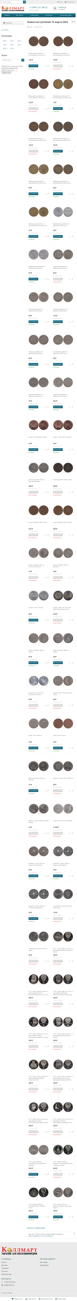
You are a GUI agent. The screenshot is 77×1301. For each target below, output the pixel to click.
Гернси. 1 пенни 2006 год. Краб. (38, 437)
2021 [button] (19, 45)
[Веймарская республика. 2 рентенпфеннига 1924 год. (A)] (63, 127)
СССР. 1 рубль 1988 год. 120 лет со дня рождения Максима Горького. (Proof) (63, 950)
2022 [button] (12, 45)
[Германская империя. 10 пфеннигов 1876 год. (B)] (63, 254)
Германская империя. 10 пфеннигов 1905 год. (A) (60, 352)
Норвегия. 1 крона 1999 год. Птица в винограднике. (37, 907)
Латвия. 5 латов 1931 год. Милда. (62, 821)
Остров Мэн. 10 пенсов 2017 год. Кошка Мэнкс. (62, 907)
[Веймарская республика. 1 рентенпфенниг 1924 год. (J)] (39, 84)
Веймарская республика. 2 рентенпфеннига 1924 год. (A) (61, 139)
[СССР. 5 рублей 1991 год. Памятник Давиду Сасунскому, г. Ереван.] (63, 1192)
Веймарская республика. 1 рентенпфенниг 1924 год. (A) (61, 54)
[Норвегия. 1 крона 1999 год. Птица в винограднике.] (39, 894)
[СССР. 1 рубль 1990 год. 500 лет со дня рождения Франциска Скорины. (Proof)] (39, 1064)
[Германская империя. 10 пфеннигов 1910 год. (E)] (63, 382)
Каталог (9, 23)
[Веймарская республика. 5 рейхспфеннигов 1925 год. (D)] (63, 169)
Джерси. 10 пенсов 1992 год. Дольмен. (37, 779)
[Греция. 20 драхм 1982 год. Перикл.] (39, 638)
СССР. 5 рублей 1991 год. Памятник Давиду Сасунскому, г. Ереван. (62, 1206)
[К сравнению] (45, 66)
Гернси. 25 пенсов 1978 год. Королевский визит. (37, 480)
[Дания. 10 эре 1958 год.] (39, 723)
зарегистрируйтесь (35, 1236)
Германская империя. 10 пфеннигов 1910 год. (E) (60, 395)
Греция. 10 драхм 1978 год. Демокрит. (61, 565)
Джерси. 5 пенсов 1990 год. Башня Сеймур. (39, 821)
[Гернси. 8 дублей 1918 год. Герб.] (63, 468)
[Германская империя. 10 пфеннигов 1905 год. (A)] (63, 340)
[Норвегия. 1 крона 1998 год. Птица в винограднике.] (63, 851)
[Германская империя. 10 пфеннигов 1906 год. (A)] (39, 382)
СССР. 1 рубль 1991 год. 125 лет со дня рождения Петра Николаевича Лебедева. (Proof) (63, 1120)
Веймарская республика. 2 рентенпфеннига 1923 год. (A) (37, 139)
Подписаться (6, 72)
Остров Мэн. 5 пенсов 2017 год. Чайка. (38, 949)
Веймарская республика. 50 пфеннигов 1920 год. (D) (37, 267)
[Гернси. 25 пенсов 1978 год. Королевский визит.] (39, 468)
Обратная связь (66, 15)
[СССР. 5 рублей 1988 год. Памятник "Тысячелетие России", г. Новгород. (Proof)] (63, 1150)
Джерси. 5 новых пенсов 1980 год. (63, 778)
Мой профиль (44, 1265)
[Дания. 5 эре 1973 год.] (63, 723)
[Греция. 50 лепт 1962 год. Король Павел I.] (63, 681)
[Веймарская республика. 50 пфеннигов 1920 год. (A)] (63, 212)
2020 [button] (4, 48)
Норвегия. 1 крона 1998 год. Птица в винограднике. (61, 864)
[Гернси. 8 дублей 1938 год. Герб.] (39, 510)
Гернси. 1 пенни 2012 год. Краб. (62, 437)
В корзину (34, 66)
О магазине (34, 15)
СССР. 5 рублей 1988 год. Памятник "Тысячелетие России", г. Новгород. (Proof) (63, 1163)
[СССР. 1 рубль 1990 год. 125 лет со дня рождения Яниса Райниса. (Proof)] (63, 1022)
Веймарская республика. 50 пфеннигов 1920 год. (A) (61, 224)
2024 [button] (19, 41)
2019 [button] (12, 48)
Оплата (7, 15)
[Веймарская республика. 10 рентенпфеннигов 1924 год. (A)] (63, 84)
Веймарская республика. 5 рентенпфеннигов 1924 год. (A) (38, 224)
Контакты (49, 15)
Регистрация (70, 2)
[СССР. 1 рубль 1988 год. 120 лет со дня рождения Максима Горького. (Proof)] (63, 937)
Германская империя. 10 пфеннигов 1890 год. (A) (36, 352)
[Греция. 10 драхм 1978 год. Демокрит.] (63, 553)
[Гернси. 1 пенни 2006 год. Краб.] (39, 425)
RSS (74, 22)
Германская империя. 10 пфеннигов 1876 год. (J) (36, 310)
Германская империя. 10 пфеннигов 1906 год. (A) (36, 395)
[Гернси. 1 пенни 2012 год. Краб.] (63, 425)
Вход (61, 2)
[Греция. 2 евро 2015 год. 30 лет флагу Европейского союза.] (63, 595)
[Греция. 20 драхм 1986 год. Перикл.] (63, 638)
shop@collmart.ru (9, 1285)
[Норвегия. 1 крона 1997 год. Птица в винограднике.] (39, 851)
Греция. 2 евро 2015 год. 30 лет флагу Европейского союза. (62, 608)
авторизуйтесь (48, 1236)
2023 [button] (4, 45)
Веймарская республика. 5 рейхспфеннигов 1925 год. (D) (61, 182)
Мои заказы (44, 1262)
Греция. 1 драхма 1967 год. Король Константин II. (36, 565)
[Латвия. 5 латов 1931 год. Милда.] (63, 809)
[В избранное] (48, 66)
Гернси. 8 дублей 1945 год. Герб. (62, 522)
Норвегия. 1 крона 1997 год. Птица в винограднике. (37, 864)
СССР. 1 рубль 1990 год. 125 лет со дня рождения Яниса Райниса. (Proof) (63, 1035)
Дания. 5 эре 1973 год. (59, 735)
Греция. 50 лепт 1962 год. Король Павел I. (62, 693)
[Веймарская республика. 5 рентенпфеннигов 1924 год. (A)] (39, 212)
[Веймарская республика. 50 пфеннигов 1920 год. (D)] (39, 254)
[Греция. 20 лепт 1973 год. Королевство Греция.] (39, 681)
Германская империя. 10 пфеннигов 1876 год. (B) (60, 267)
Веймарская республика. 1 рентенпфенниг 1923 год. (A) (37, 54)
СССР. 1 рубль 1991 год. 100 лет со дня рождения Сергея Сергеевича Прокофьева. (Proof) (38, 1120)
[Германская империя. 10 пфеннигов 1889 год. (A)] (63, 297)
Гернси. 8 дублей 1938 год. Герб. (38, 522)
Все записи (4, 30)
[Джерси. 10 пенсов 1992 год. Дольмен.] (39, 766)
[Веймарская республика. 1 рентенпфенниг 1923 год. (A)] (39, 41)
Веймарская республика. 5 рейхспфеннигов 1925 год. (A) (37, 182)
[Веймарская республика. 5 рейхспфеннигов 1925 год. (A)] (39, 169)
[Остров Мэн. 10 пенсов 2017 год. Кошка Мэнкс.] (63, 894)
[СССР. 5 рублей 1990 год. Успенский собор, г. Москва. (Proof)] (39, 1192)
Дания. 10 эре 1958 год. (35, 735)
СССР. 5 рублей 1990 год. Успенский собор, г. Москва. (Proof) (37, 1206)
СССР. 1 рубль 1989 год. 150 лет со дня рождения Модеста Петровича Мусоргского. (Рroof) (38, 993)
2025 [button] (12, 41)
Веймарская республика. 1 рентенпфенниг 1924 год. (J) (37, 97)
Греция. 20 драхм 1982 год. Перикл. (36, 651)
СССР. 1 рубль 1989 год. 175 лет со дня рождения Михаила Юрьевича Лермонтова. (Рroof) (63, 993)
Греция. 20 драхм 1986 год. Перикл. (61, 651)
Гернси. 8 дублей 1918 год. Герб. (62, 479)
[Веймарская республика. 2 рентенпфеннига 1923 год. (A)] (39, 127)
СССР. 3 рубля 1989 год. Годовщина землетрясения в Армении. (37, 1163)
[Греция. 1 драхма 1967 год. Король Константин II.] (39, 553)
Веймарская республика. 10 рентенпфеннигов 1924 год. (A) (62, 97)
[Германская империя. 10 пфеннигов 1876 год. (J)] (39, 297)
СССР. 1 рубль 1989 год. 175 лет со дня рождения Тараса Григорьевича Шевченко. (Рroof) (38, 1035)
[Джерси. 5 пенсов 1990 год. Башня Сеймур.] (39, 809)
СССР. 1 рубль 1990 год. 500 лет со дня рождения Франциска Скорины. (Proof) (38, 1078)
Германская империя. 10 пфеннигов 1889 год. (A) (60, 310)
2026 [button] (4, 41)
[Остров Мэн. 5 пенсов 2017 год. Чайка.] (39, 937)
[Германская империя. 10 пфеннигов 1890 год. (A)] (39, 340)
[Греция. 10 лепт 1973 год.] (39, 595)
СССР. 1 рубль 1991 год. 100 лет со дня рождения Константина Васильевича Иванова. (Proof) (63, 1078)
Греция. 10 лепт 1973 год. (36, 607)
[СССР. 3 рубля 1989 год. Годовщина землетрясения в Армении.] (39, 1150)
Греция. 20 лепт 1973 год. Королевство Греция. (36, 693)
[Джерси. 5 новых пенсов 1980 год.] (63, 766)
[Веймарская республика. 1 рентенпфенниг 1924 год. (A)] (63, 41)
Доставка (19, 15)
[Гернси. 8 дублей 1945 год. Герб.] (63, 510)
